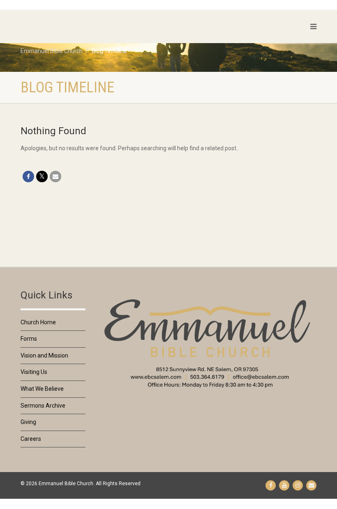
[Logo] (68, 26)
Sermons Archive (43, 405)
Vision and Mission (44, 355)
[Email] (55, 176)
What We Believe (42, 388)
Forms (29, 338)
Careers (31, 439)
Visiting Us (34, 372)
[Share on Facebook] (28, 176)
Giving (28, 422)
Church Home (38, 322)
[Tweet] (42, 176)
